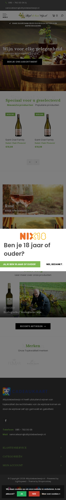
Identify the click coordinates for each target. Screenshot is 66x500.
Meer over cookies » (51, 494)
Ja (21, 494)
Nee (34, 494)
